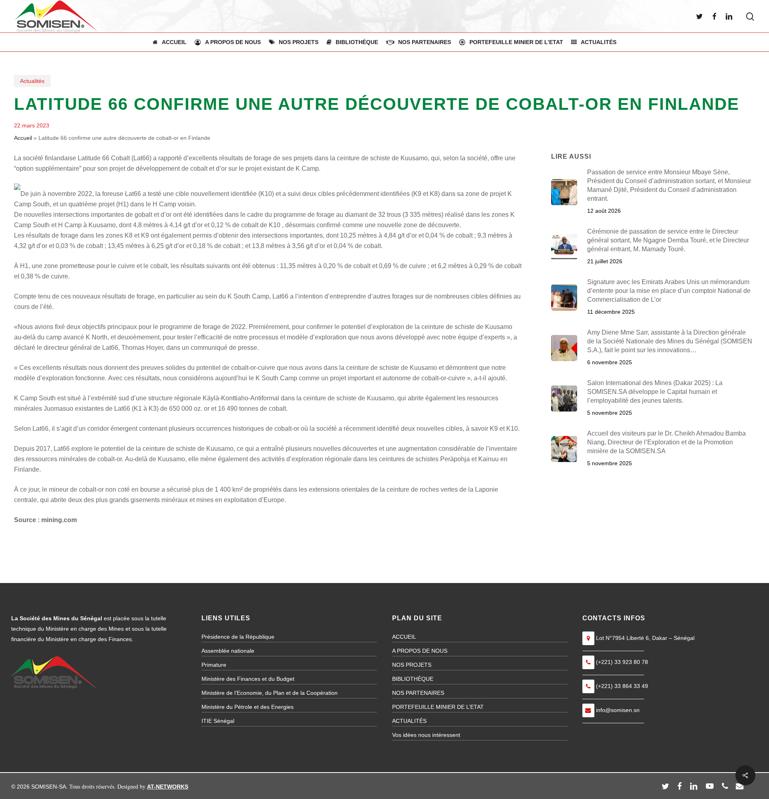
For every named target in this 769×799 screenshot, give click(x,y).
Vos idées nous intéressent (426, 735)
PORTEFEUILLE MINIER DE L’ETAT (438, 707)
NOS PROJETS (411, 665)
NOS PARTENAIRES (418, 693)
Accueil (23, 138)
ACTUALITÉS (409, 721)
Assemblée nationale (227, 651)
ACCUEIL (404, 637)
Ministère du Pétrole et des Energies (247, 707)
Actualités (32, 81)
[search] (750, 16)
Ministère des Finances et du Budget (247, 679)
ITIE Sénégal (217, 721)
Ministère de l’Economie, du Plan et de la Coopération (269, 693)
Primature (213, 665)
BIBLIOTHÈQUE (412, 679)
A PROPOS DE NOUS (419, 651)
